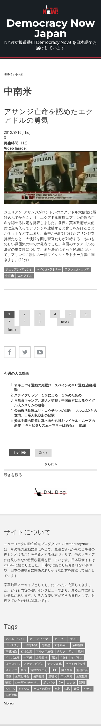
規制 (81, 651)
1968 (64, 657)
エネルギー (61, 645)
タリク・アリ (65, 651)
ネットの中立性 (75, 664)
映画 (8, 682)
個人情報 (67, 670)
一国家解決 (31, 645)
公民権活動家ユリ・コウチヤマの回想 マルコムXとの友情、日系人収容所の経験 (55, 413)
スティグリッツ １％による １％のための (48, 395)
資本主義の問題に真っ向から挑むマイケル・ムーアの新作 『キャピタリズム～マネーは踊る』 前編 (54, 423)
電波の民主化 (38, 670)
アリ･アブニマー (40, 639)
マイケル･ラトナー (49, 269)
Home (8, 74)
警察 (8, 676)
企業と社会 (22, 676)
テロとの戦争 (42, 688)
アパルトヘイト (15, 639)
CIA (61, 682)
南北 (57, 688)
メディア (11, 670)
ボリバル (49, 682)
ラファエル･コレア (77, 269)
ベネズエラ (12, 657)
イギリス (76, 657)
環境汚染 (11, 651)
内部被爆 (11, 695)
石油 (54, 657)
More (8, 703)
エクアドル (25, 275)
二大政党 (66, 676)
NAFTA (10, 688)
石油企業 (26, 651)
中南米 (9, 275)
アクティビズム (34, 664)
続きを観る (13, 475)
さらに (49, 464)
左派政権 (41, 657)
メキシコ (24, 688)
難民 (77, 688)
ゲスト (74, 639)
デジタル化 (54, 664)
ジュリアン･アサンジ (19, 269)
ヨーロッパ (12, 664)
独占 (23, 670)
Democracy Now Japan (50, 28)
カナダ (71, 682)
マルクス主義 (44, 651)
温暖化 (52, 676)
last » (12, 330)
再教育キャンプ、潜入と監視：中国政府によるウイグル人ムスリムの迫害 (54, 403)
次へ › (43, 453)
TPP (54, 670)
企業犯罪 (82, 676)
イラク (87, 688)
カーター (60, 639)
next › (65, 322)
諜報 (82, 682)
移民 (67, 688)
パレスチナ (12, 645)
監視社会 (82, 670)
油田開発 (78, 645)
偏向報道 (39, 676)
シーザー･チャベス (27, 682)
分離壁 (46, 645)
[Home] (50, 9)
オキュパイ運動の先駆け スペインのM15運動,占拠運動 (55, 387)
